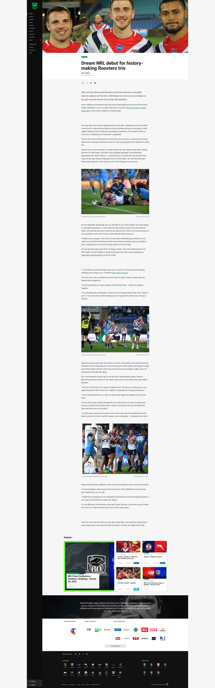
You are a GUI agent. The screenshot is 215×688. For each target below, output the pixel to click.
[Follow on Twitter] (83, 654)
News (31, 13)
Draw (31, 22)
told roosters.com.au (120, 273)
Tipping (31, 37)
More (31, 40)
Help (83, 684)
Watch (31, 16)
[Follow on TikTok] (75, 654)
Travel (31, 19)
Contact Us (87, 684)
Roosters (84, 57)
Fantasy (32, 34)
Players (32, 28)
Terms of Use (65, 684)
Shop (30, 53)
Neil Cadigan (85, 73)
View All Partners (115, 646)
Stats (31, 31)
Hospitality (32, 50)
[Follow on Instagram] (87, 654)
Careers (79, 684)
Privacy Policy (72, 684)
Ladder (31, 25)
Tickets (31, 47)
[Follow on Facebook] (79, 654)
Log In (33, 685)
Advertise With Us (96, 684)
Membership (32, 44)
